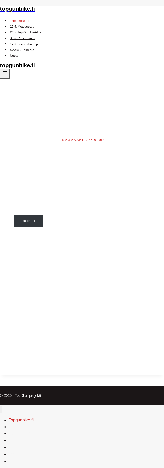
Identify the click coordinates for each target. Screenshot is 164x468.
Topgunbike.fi (19, 20)
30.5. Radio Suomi (22, 38)
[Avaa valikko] (5, 74)
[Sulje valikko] (1, 409)
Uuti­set (14, 55)
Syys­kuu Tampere (22, 49)
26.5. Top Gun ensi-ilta (25, 32)
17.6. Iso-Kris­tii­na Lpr (24, 44)
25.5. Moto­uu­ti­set (22, 26)
